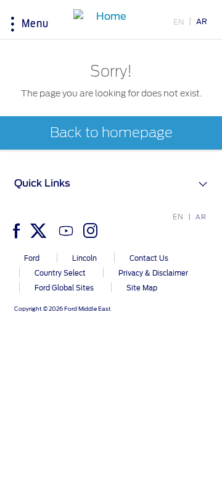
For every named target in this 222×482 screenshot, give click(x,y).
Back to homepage (111, 133)
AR (201, 21)
